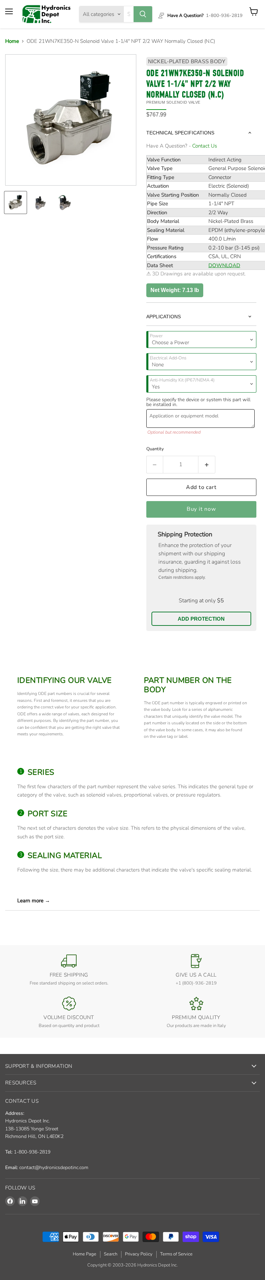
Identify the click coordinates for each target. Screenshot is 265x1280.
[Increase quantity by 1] (206, 464)
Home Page (84, 1254)
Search (110, 1254)
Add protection (201, 619)
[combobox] (129, 14)
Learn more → (33, 900)
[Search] (143, 14)
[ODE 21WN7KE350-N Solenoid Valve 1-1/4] (15, 202)
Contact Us (204, 145)
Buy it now (201, 509)
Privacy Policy (139, 1254)
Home (12, 41)
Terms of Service (176, 1254)
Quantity (155, 449)
